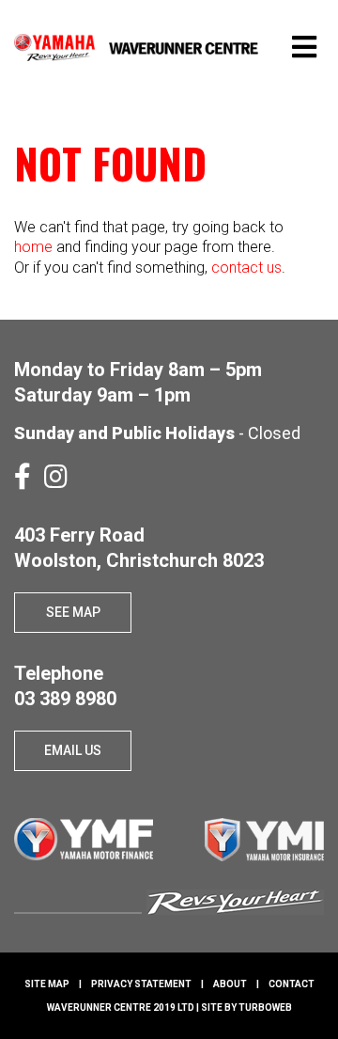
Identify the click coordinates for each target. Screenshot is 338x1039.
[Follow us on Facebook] (22, 477)
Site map (46, 984)
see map (73, 612)
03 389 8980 (65, 698)
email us (72, 750)
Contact (292, 984)
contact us (246, 267)
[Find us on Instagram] (56, 477)
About (230, 984)
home (33, 247)
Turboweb (265, 1007)
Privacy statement (141, 984)
